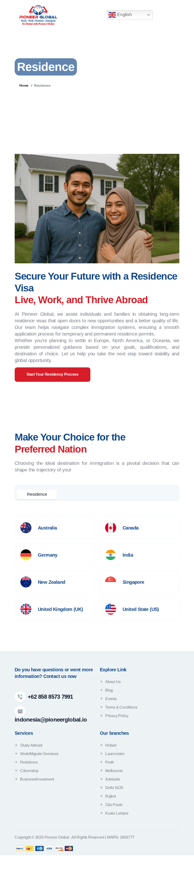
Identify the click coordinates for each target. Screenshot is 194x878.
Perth (109, 762)
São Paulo (114, 805)
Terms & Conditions (121, 707)
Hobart (110, 745)
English (124, 14)
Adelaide (112, 779)
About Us (112, 682)
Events (111, 699)
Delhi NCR (114, 788)
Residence (29, 762)
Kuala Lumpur (116, 813)
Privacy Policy (116, 716)
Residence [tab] (37, 494)
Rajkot (110, 796)
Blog (109, 690)
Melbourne (114, 771)
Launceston (114, 754)
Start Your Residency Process (52, 374)
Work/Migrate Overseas (39, 754)
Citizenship (29, 771)
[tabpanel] (97, 568)
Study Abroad (31, 745)
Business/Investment (37, 779)
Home (23, 85)
